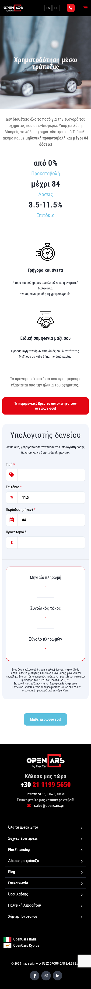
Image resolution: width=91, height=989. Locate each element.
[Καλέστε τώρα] (70, 8)
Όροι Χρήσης (18, 894)
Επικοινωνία (18, 883)
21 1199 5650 (46, 785)
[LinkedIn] (57, 975)
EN (48, 8)
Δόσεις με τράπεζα (23, 860)
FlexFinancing (19, 849)
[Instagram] (46, 975)
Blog (11, 871)
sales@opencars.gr (48, 805)
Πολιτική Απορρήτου (24, 905)
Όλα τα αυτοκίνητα (23, 827)
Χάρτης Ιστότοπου (22, 916)
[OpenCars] (13, 8)
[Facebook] (34, 975)
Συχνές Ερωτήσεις (23, 838)
